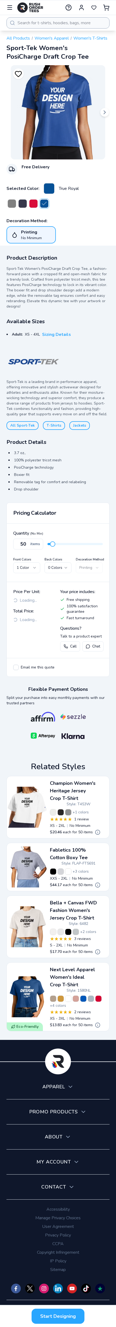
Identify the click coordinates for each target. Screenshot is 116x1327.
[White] (53, 812)
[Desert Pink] (76, 998)
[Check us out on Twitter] (30, 1288)
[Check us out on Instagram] (44, 1288)
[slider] (52, 544)
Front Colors (22, 559)
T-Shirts (54, 425)
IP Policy (58, 1261)
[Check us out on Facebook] (16, 1288)
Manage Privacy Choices (58, 1218)
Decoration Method (90, 559)
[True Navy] (22, 203)
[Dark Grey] (12, 203)
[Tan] (53, 998)
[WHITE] (68, 998)
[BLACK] (68, 932)
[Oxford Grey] (68, 812)
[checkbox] (16, 667)
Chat (96, 646)
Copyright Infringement (58, 1252)
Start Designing (58, 1316)
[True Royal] (49, 188)
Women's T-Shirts (90, 38)
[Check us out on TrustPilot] (100, 1288)
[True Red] (33, 203)
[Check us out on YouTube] (72, 1288)
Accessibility (58, 1209)
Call (73, 646)
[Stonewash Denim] (91, 998)
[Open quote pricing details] (97, 832)
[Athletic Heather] (76, 932)
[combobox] (58, 23)
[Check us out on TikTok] (86, 1288)
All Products (18, 38)
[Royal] (83, 998)
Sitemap (58, 1270)
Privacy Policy (58, 1235)
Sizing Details (56, 334)
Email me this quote (37, 667)
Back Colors (53, 559)
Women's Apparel (52, 38)
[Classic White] (68, 871)
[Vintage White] (60, 932)
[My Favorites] (94, 7)
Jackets (79, 425)
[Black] (60, 812)
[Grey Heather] (60, 871)
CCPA (58, 1244)
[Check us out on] (58, 1288)
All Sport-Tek (22, 425)
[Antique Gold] (60, 998)
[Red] (98, 998)
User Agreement (58, 1227)
